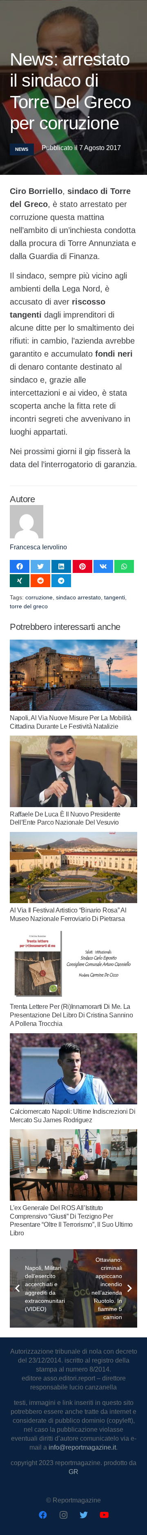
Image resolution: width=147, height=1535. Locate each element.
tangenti (114, 597)
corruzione (39, 597)
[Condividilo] (19, 566)
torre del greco (29, 606)
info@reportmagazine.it (82, 1447)
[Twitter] (84, 1515)
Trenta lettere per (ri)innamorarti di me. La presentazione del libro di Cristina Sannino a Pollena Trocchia (71, 1015)
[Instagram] (63, 1515)
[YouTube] (104, 1515)
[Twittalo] (40, 566)
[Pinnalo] (82, 566)
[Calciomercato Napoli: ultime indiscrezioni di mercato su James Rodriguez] (73, 1037)
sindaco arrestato (78, 597)
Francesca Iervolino (38, 547)
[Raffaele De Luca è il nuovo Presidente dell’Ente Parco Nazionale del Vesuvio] (73, 739)
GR (73, 1471)
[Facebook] (43, 1515)
